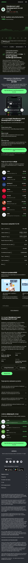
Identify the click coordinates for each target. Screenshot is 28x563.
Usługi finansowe (9, 367)
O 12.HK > (12, 46)
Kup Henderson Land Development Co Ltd (14, 91)
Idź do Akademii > (15, 310)
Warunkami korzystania (5, 534)
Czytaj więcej (6, 305)
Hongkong (22, 367)
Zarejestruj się (3, 40)
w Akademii (11, 154)
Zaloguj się (20, 1)
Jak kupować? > (20, 46)
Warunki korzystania (13, 539)
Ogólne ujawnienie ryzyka (5, 539)
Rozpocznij (7, 373)
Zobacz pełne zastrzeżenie (14, 534)
